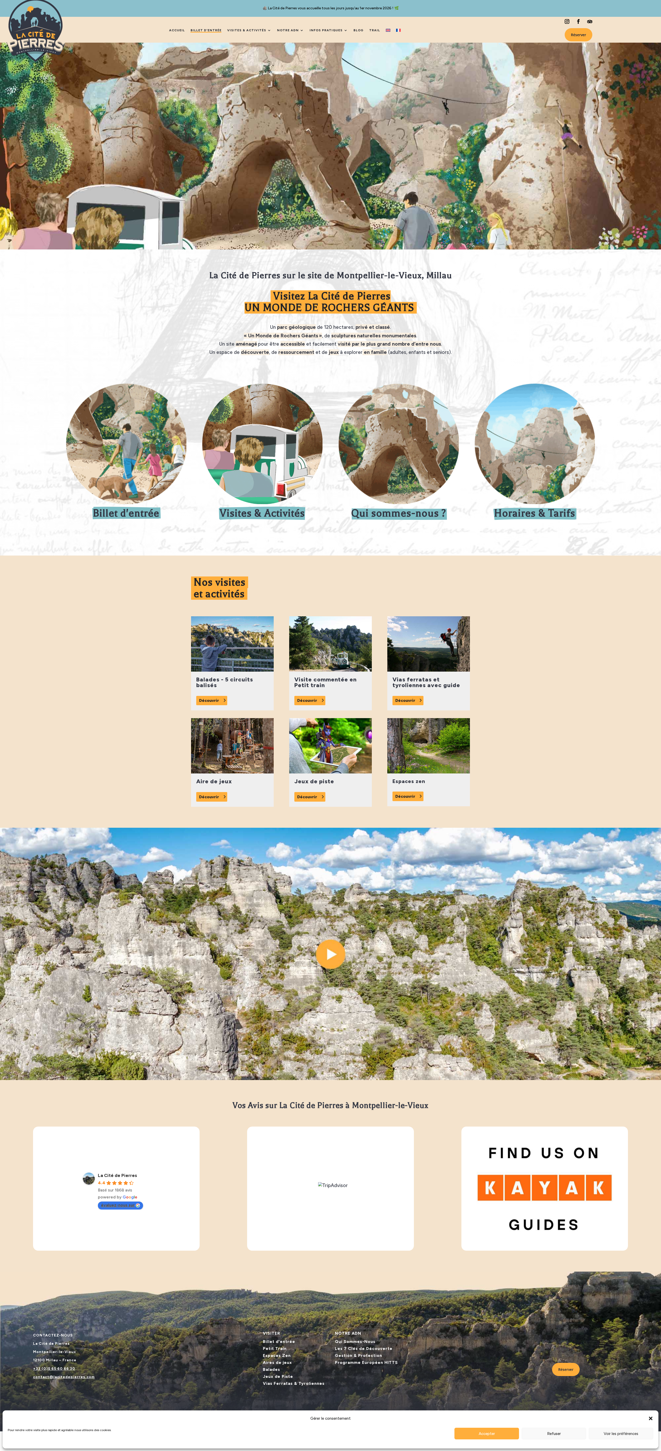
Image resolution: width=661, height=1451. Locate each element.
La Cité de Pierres (117, 1175)
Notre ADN (288, 30)
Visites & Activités (246, 30)
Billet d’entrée (206, 30)
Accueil (177, 30)
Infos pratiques (326, 30)
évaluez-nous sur (118, 1205)
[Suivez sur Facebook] (578, 21)
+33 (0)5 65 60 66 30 (54, 1368)
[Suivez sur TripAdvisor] (589, 21)
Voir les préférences (621, 1433)
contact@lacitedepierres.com (64, 1377)
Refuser (554, 1433)
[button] (650, 1418)
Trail (374, 30)
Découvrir (209, 700)
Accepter (487, 1433)
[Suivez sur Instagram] (567, 21)
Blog (358, 30)
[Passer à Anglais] (388, 30)
